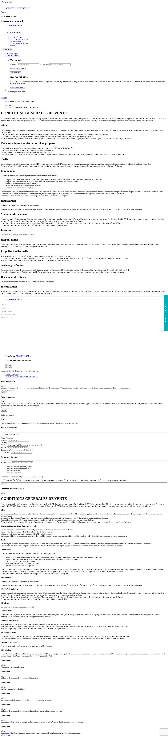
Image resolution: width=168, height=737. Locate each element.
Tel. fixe (4, 447)
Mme (13, 434)
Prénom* (4, 440)
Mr (19, 434)
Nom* (3, 438)
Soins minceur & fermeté (19, 43)
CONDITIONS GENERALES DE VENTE (21, 377)
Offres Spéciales (16, 37)
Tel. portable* (6, 450)
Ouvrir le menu (7, 49)
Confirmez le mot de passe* (11, 477)
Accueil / (8, 105)
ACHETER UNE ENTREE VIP (17, 8)
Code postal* (5, 452)
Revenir (4, 12)
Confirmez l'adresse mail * (10, 445)
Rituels (12, 45)
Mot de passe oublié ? (18, 69)
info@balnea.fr (6, 317)
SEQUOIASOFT (22, 356)
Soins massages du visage (19, 39)
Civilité (5, 434)
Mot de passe (44, 64)
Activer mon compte (17, 88)
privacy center (6, 735)
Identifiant (13, 64)
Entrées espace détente (13, 25)
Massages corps (15, 41)
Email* (3, 443)
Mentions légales (11, 375)
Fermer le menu (7, 2)
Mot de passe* (6, 463)
